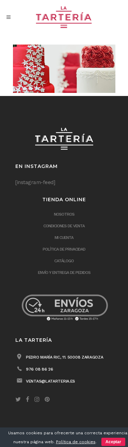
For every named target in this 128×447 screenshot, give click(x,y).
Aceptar (113, 441)
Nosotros (64, 214)
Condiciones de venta (64, 226)
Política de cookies (76, 441)
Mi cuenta (64, 237)
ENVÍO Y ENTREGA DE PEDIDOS (64, 272)
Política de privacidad (64, 249)
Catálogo (64, 260)
